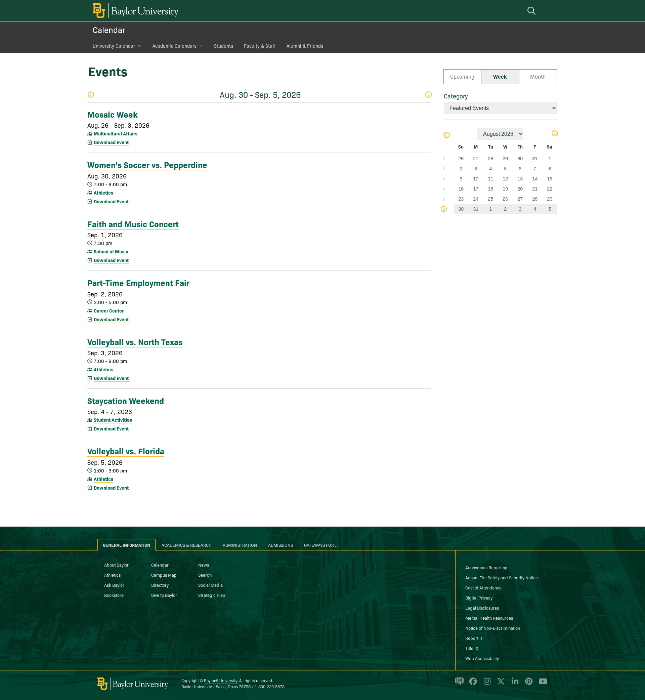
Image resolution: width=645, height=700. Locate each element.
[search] (532, 10)
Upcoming (462, 76)
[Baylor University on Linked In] (514, 684)
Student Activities (113, 419)
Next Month (554, 133)
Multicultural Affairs (115, 133)
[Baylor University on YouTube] (541, 684)
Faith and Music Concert (133, 223)
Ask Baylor (114, 585)
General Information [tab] (126, 545)
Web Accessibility (482, 658)
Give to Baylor (164, 595)
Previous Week (90, 95)
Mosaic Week (112, 114)
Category (456, 96)
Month (538, 76)
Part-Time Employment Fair (138, 282)
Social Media (210, 585)
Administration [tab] (240, 545)
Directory (160, 585)
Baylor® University (220, 680)
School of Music (111, 251)
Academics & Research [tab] (187, 545)
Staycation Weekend (125, 400)
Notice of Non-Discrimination (492, 628)
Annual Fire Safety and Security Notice (501, 577)
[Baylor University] (134, 10)
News (203, 565)
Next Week (428, 95)
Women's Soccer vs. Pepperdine (147, 164)
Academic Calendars (175, 45)
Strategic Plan (211, 595)
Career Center (109, 310)
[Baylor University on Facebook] (472, 684)
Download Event (111, 142)
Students (223, 45)
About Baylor (116, 565)
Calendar (109, 29)
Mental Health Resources (489, 618)
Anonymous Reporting (486, 567)
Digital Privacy (478, 597)
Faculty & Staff (260, 45)
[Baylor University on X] (500, 684)
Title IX (471, 648)
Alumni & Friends (305, 45)
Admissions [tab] (280, 545)
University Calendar (114, 45)
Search (205, 575)
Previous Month (446, 135)
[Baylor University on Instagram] (486, 684)
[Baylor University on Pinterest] (527, 684)
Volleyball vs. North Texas (134, 341)
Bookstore (114, 595)
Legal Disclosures (482, 608)
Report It (473, 638)
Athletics (103, 192)
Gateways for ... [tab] (321, 545)
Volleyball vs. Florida (125, 450)
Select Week (449, 158)
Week (500, 76)
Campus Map (164, 575)
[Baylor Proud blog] (458, 684)
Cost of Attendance (483, 587)
